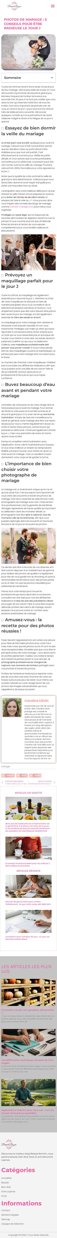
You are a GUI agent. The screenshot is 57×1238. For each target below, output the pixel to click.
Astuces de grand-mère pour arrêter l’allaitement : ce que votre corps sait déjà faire (28, 902)
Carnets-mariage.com (21, 206)
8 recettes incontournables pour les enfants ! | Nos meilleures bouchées (27, 864)
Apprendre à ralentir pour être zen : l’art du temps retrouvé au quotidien (27, 1112)
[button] (53, 6)
